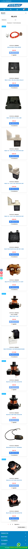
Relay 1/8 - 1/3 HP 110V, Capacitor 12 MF (14, 183)
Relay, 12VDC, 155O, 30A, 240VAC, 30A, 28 (14, 80)
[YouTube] (1, 273)
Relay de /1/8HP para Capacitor (14, 414)
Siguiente (17, 524)
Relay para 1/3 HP (14, 316)
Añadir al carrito (14, 52)
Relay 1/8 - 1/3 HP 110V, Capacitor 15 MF (14, 216)
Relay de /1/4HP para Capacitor (14, 381)
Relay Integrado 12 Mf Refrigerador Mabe (14, 349)
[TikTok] (1, 278)
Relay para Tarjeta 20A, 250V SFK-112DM (14, 249)
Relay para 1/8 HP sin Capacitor (14, 513)
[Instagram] (1, 275)
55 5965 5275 (8, 1)
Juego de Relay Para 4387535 (14, 47)
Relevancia (9, 20)
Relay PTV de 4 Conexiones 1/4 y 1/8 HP (14, 281)
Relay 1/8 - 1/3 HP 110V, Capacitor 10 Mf (14, 150)
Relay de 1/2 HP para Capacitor (14, 480)
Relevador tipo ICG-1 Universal (14, 447)
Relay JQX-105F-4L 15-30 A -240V (14, 117)
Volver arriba (22, 527)
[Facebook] (1, 270)
